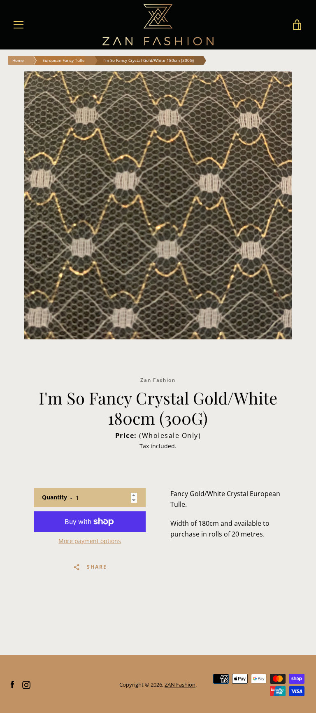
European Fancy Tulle (63, 60)
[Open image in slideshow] (158, 205)
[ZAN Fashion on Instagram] (26, 684)
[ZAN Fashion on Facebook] (12, 684)
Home (18, 60)
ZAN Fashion (180, 684)
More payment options (89, 541)
